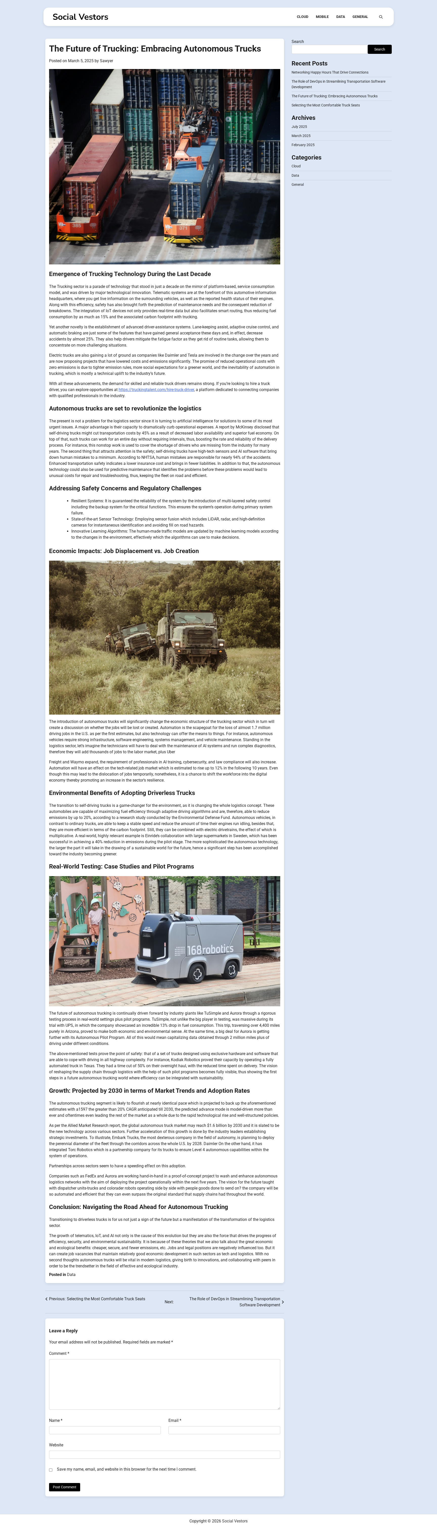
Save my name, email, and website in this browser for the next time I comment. (126, 1469)
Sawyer (106, 60)
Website (56, 1445)
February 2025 (303, 145)
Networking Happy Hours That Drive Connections (330, 72)
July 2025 (299, 127)
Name (55, 1420)
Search (298, 41)
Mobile (322, 17)
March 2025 (301, 136)
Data (340, 17)
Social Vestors (80, 17)
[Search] (381, 17)
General (360, 17)
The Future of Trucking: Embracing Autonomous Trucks (335, 96)
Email (174, 1420)
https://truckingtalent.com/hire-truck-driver (156, 389)
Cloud (302, 17)
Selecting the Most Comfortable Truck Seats (326, 105)
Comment (59, 1353)
